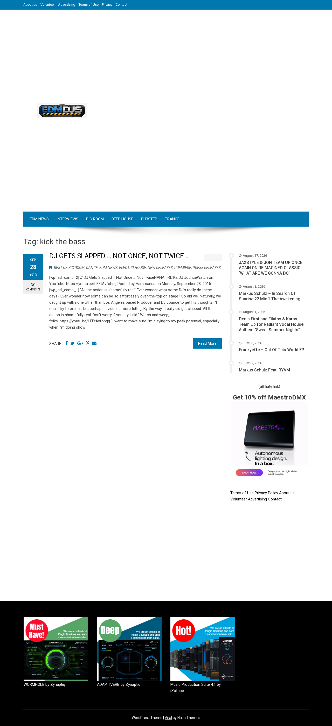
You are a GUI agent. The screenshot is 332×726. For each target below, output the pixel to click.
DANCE (92, 268)
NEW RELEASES (160, 268)
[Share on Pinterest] (88, 343)
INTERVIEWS (67, 219)
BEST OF (60, 268)
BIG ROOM (95, 219)
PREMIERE (182, 268)
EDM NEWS (39, 219)
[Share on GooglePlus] (80, 343)
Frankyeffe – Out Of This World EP (271, 349)
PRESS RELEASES (207, 268)
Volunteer (47, 4)
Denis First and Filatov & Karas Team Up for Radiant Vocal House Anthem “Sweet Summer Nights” (271, 324)
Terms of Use (89, 4)
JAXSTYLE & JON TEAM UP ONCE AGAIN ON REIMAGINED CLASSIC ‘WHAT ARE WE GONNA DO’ (270, 268)
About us (30, 4)
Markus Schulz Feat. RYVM (264, 370)
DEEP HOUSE (122, 219)
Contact (121, 4)
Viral (168, 718)
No (33, 286)
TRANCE (172, 219)
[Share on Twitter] (72, 343)
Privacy (107, 4)
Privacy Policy (267, 493)
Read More (207, 343)
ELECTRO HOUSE (132, 268)
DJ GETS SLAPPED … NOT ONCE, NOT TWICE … (119, 256)
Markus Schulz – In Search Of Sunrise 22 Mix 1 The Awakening (269, 296)
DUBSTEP (149, 219)
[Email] (94, 343)
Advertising (66, 4)
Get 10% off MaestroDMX (269, 397)
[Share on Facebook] (66, 343)
